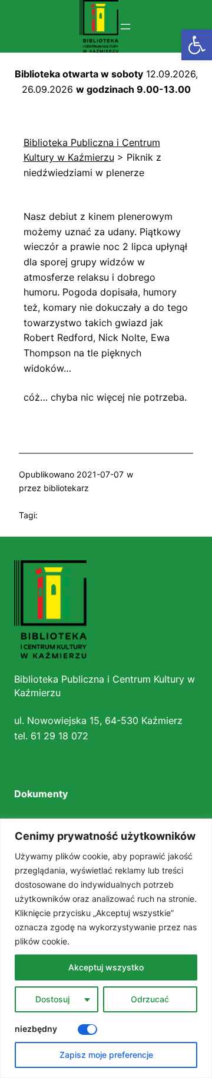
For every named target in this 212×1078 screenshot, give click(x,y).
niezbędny (36, 1029)
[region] (106, 948)
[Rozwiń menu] (125, 27)
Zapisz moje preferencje (106, 1055)
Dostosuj (52, 999)
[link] (196, 45)
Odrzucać (150, 999)
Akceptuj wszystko (106, 967)
